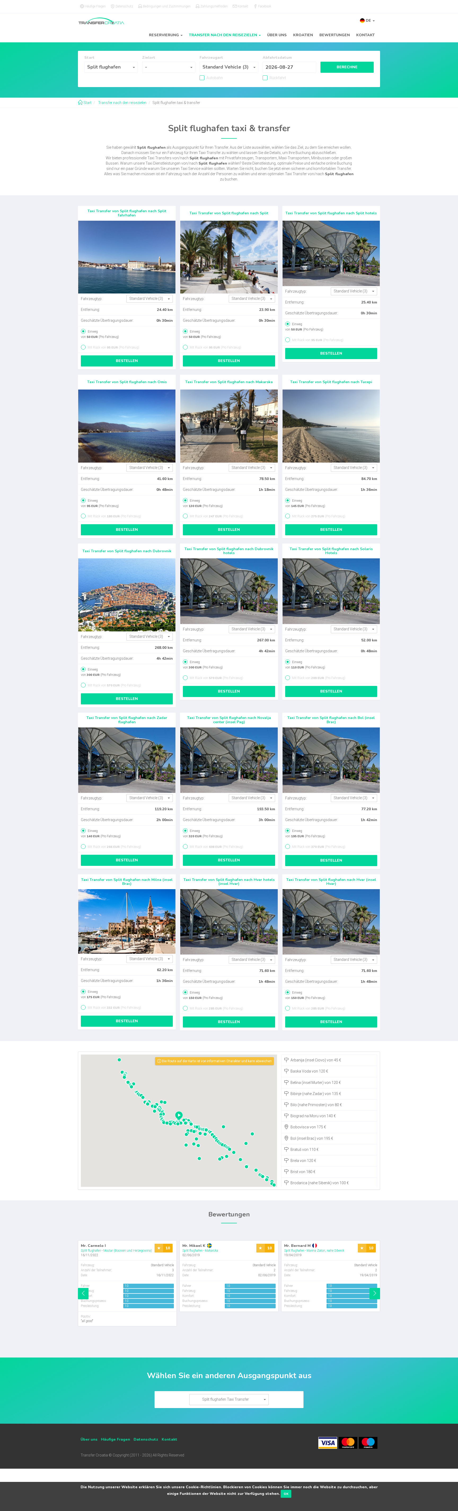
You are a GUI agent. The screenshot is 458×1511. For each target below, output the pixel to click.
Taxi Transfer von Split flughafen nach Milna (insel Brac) (127, 881)
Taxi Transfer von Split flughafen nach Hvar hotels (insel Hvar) (229, 881)
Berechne (347, 67)
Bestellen (127, 360)
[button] (367, 20)
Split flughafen (91, 1250)
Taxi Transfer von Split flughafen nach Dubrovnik (126, 551)
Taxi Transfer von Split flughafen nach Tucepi (331, 381)
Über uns (277, 35)
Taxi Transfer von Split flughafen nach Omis (127, 381)
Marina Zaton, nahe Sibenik (325, 1250)
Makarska (211, 1250)
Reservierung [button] (164, 35)
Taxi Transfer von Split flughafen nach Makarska (229, 381)
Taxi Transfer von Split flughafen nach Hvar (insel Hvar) (331, 881)
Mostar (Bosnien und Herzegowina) (127, 1250)
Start (87, 103)
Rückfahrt (277, 78)
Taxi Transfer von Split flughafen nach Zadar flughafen (126, 719)
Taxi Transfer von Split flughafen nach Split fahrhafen (126, 213)
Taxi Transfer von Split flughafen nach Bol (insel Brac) (331, 719)
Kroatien (303, 35)
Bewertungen (334, 35)
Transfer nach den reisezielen (122, 103)
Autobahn (214, 78)
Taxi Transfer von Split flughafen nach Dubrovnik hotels (229, 550)
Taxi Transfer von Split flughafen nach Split (229, 213)
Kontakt (365, 35)
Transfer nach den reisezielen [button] (223, 35)
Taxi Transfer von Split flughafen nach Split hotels (331, 213)
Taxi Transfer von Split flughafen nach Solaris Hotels (331, 550)
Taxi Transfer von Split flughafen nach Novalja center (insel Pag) (229, 719)
